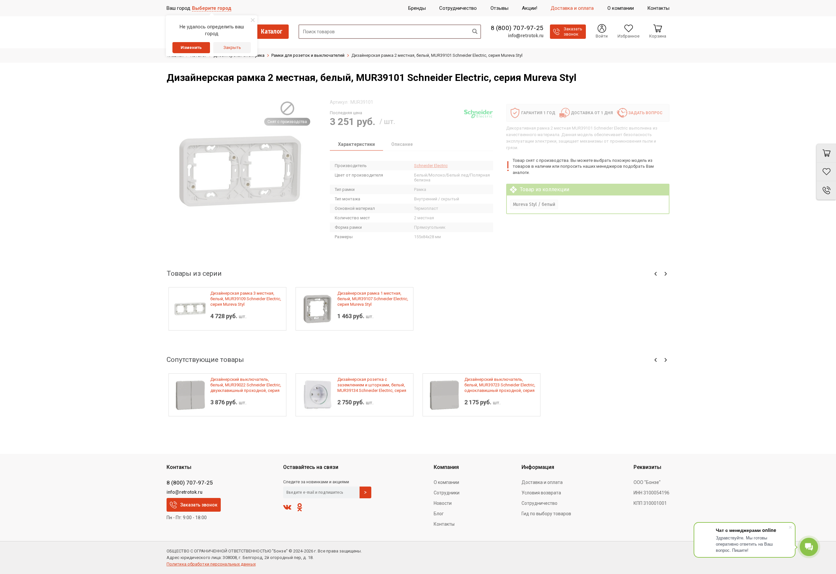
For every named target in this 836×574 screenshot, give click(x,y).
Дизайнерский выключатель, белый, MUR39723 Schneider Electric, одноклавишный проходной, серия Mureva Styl (499, 385)
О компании (446, 482)
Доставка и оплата (542, 482)
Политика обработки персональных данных (211, 564)
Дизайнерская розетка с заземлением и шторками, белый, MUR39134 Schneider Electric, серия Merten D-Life (371, 385)
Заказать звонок (198, 504)
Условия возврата (541, 492)
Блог (439, 513)
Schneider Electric (431, 165)
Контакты (444, 524)
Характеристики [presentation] (356, 144)
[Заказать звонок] (826, 190)
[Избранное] (826, 172)
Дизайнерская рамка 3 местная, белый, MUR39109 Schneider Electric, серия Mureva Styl (245, 299)
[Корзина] (826, 153)
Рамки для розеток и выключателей (308, 55)
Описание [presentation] (402, 144)
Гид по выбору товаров (546, 513)
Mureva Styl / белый (534, 204)
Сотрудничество (539, 503)
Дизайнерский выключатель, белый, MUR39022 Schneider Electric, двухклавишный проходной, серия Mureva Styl (245, 385)
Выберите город (211, 8)
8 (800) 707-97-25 (517, 28)
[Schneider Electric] (478, 114)
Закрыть (232, 47)
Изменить (191, 47)
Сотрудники (446, 492)
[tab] (356, 145)
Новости (443, 503)
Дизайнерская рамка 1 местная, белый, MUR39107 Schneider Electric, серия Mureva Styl (372, 299)
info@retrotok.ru (525, 36)
